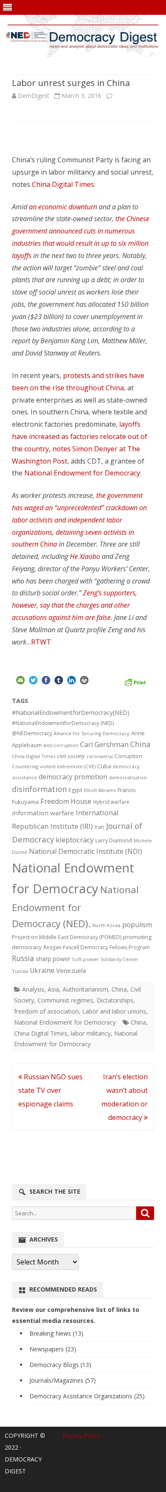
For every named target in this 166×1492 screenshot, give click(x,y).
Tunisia (20, 971)
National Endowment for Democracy (82, 473)
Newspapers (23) (52, 1349)
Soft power (85, 959)
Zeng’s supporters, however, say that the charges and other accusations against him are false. (74, 605)
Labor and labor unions (114, 1011)
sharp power (53, 959)
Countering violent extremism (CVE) (53, 766)
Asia (53, 989)
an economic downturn (63, 206)
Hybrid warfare (111, 801)
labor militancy (91, 1033)
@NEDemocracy (32, 733)
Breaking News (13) (56, 1333)
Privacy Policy (81, 1435)
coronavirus (99, 756)
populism (137, 924)
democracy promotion (73, 776)
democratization (128, 777)
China (140, 744)
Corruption (128, 756)
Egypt (75, 790)
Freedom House (66, 801)
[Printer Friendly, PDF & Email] (135, 681)
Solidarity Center (119, 959)
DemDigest (33, 96)
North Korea (106, 925)
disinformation (39, 789)
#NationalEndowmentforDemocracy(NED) (70, 712)
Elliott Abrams (100, 790)
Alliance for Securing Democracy (91, 733)
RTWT (41, 642)
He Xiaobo (84, 556)
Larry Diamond (113, 840)
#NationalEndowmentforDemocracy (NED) (63, 723)
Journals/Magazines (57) (62, 1380)
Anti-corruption (60, 745)
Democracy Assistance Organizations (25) (87, 1396)
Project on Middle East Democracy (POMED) (66, 937)
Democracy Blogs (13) (60, 1365)
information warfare (43, 813)
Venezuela (71, 970)
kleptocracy (75, 840)
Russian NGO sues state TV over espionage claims (50, 1090)
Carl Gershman (104, 744)
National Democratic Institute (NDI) (85, 851)
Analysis (33, 989)
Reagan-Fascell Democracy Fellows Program (96, 947)
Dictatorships (115, 1000)
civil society (71, 756)
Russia (23, 958)
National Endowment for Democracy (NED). (75, 906)
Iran (99, 827)
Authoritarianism (85, 989)
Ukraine (42, 970)
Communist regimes (65, 1000)
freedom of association (46, 1011)
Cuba (104, 766)
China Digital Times (63, 184)
